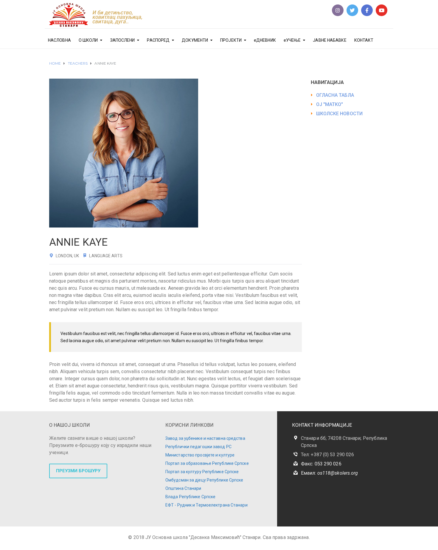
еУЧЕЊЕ (292, 40)
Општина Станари (183, 488)
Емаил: (329, 473)
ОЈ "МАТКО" (329, 104)
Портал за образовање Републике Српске (207, 463)
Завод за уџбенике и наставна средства (205, 438)
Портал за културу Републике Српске (202, 471)
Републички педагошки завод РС (198, 446)
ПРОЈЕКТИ (231, 40)
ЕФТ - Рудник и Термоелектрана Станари (206, 505)
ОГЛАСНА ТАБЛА (335, 95)
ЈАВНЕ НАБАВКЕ (329, 40)
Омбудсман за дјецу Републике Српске (204, 480)
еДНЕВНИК (265, 40)
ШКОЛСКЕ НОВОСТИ (339, 113)
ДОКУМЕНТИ (195, 40)
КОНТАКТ (364, 40)
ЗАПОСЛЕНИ (122, 40)
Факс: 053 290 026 (321, 464)
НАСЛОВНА (59, 40)
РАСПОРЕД (158, 40)
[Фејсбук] (367, 10)
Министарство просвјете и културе (199, 455)
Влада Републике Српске (190, 496)
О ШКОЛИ (88, 40)
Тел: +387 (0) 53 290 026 (327, 454)
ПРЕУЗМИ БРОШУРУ (78, 470)
